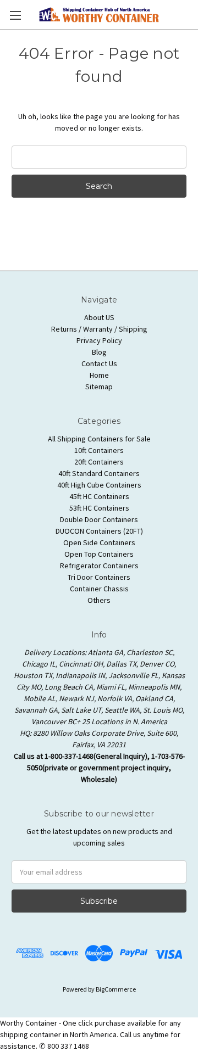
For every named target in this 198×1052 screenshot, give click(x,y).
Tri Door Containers (99, 577)
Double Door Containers (99, 519)
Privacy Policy (99, 340)
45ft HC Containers (99, 496)
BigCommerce (116, 989)
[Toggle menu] (15, 15)
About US (99, 317)
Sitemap (99, 386)
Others (99, 600)
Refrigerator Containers (99, 565)
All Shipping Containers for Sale (99, 439)
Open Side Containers (99, 542)
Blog (99, 352)
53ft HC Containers (99, 508)
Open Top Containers (99, 554)
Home (99, 375)
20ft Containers (99, 462)
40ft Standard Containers (99, 473)
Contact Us (99, 363)
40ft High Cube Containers (99, 485)
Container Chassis (99, 589)
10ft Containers (99, 450)
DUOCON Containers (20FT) (99, 531)
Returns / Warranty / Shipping (99, 329)
